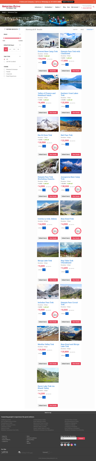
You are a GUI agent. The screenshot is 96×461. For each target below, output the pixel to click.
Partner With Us (6, 439)
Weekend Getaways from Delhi (10, 430)
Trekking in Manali (70, 425)
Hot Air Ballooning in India (8, 421)
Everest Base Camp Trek (48, 51)
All (6, 49)
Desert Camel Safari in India (42, 428)
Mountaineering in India (72, 421)
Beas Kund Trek (67, 219)
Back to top (48, 412)
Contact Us (5, 441)
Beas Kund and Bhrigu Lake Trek (70, 345)
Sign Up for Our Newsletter (68, 436)
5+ (18, 49)
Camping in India (6, 426)
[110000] (20, 38)
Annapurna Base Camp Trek (70, 178)
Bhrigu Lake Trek (45, 260)
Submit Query (43, 71)
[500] (3, 38)
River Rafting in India (40, 421)
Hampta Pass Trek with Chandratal (70, 52)
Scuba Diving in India (40, 419)
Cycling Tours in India (71, 419)
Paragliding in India (6, 423)
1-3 (10, 49)
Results (29, 443)
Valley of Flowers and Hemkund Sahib (47, 94)
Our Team (4, 438)
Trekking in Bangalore (71, 423)
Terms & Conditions (32, 438)
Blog (28, 441)
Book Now (53, 71)
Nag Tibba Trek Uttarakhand (67, 261)
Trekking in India (6, 419)
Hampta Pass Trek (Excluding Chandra (47, 178)
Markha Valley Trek (46, 344)
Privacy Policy (30, 439)
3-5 (14, 49)
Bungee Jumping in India (8, 425)
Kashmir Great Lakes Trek (69, 94)
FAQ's (28, 436)
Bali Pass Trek (67, 135)
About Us (4, 436)
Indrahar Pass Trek (46, 302)
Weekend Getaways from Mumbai (74, 430)
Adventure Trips (12, 12)
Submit (81, 438)
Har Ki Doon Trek (45, 135)
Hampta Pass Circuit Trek (69, 303)
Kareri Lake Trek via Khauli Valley (46, 387)
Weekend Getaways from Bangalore (44, 430)
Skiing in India (5, 428)
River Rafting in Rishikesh (72, 428)
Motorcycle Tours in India (41, 423)
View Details (76, 71)
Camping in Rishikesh (71, 426)
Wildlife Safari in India (40, 426)
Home (4, 12)
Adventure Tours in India (41, 425)
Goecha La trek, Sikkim (47, 219)
